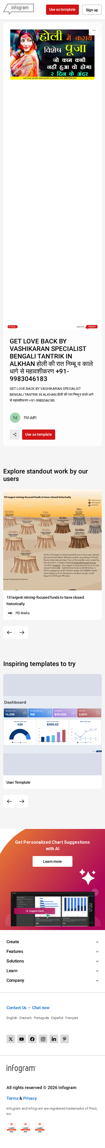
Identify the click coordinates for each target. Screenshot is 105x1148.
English (11, 1018)
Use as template (62, 9)
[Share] (15, 434)
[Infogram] (18, 10)
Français (71, 1018)
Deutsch (25, 1018)
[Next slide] (22, 632)
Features (14, 951)
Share (13, 327)
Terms (12, 1098)
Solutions (15, 961)
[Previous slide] (9, 632)
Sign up (92, 10)
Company (15, 980)
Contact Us (16, 1007)
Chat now (41, 1007)
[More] (94, 30)
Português (41, 1018)
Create (12, 941)
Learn (12, 970)
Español (57, 1018)
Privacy (30, 1098)
